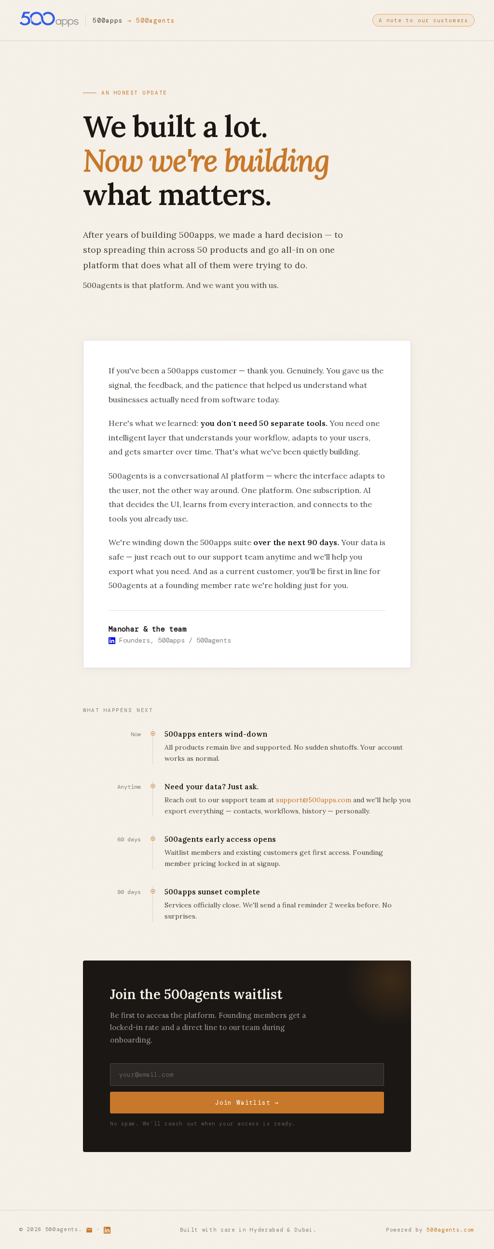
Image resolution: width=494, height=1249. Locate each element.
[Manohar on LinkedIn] (112, 640)
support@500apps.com (313, 800)
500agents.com (450, 1229)
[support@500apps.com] (89, 1229)
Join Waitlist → (247, 1102)
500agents (155, 20)
